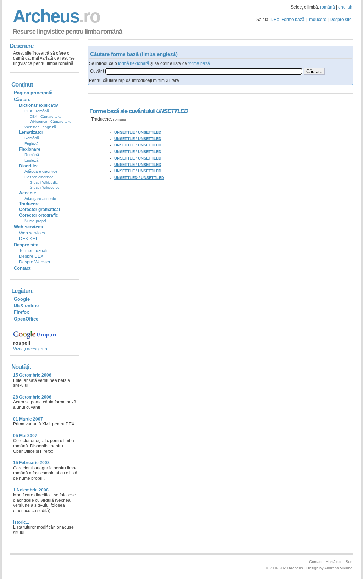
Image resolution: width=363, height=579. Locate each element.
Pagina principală (33, 92)
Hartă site (334, 561)
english (345, 7)
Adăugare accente (40, 198)
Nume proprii (35, 221)
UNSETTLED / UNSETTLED (139, 178)
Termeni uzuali (33, 250)
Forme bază (293, 19)
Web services (32, 232)
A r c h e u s (55, 16)
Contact (22, 268)
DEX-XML (28, 238)
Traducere (316, 19)
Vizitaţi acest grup (30, 348)
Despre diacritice (39, 177)
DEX (274, 19)
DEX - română (36, 111)
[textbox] (203, 71)
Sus (349, 561)
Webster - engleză (40, 127)
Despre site (341, 19)
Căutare (22, 99)
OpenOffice (26, 319)
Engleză (31, 143)
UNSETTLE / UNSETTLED (137, 132)
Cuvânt (97, 71)
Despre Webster (34, 262)
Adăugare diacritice (40, 171)
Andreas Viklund (338, 568)
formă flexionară (133, 63)
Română (31, 138)
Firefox (21, 312)
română (327, 7)
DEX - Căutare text (45, 116)
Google (22, 299)
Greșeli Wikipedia (44, 182)
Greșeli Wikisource (45, 187)
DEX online (26, 305)
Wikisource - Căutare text (50, 121)
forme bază (199, 63)
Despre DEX (31, 256)
